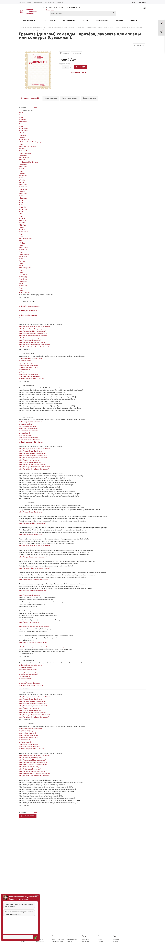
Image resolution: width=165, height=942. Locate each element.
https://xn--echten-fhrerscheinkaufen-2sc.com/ (34, 347)
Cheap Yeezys (23, 274)
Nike (20, 214)
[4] (67, 64)
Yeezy (21, 112)
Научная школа (49, 20)
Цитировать (26, 297)
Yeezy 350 (22, 148)
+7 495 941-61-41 (73, 7)
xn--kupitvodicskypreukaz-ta (28, 315)
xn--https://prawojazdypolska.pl (29, 310)
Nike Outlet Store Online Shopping (30, 142)
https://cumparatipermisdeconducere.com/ (32, 342)
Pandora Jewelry (24, 292)
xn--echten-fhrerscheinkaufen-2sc (29, 376)
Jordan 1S (22, 124)
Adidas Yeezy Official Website (28, 146)
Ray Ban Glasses (24, 157)
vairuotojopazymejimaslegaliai (28, 365)
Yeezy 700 (22, 191)
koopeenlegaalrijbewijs (26, 360)
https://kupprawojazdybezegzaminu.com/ (32, 331)
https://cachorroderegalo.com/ (29, 338)
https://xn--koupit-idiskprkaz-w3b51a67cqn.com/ (34, 344)
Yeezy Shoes (23, 175)
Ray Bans (22, 261)
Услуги (85, 20)
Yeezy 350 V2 (23, 250)
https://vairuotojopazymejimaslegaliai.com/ (33, 333)
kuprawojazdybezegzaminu (27, 363)
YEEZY (21, 144)
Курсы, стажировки (58, 939)
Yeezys (21, 115)
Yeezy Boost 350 (24, 254)
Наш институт (29, 20)
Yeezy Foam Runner (25, 153)
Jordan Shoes (23, 128)
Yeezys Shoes (23, 256)
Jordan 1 (22, 117)
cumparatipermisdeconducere (28, 374)
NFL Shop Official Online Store (28, 162)
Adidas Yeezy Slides (25, 268)
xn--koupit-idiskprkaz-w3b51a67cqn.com (31, 378)
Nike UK (21, 133)
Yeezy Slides (22, 155)
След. (35, 107)
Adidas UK (22, 160)
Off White (22, 180)
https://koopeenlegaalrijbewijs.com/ (30, 329)
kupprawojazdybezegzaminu (28, 669)
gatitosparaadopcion (25, 372)
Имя (20, 297)
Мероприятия (69, 20)
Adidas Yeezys (23, 247)
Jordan (21, 211)
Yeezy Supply (23, 135)
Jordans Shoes (23, 209)
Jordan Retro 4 (24, 139)
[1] (60, 64)
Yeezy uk (21, 227)
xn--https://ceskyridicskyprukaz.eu (29, 306)
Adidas (21, 241)
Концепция (40, 939)
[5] (69, 64)
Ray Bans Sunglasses (25, 238)
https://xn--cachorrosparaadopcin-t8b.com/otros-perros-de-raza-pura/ (41, 647)
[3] (64, 64)
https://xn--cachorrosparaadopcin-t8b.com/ (33, 335)
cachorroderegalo (25, 369)
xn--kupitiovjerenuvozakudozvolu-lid (30, 358)
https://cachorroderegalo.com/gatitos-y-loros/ (34, 626)
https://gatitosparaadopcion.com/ (30, 340)
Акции (100, 939)
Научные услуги (72, 939)
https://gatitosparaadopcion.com (29, 595)
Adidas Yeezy (23, 166)
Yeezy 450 (22, 137)
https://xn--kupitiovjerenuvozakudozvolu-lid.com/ (35, 326)
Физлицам (85, 939)
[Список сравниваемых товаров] (143, 10)
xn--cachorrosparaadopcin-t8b (28, 367)
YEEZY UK (22, 223)
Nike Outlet (22, 220)
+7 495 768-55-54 (54, 7)
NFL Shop (22, 243)
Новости (116, 939)
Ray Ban (21, 182)
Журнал (133, 20)
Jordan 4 (22, 218)
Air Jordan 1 (23, 119)
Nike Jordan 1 (23, 121)
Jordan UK (22, 207)
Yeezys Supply (23, 232)
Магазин (119, 20)
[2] (62, 64)
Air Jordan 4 (23, 151)
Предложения (102, 20)
